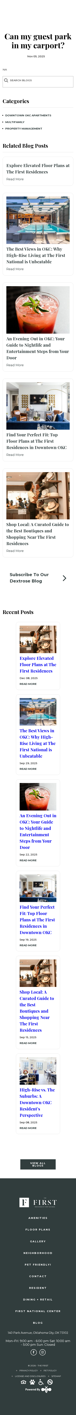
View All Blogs (38, 1164)
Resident (38, 1288)
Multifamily (14, 122)
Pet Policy (50, 1370)
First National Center (38, 1311)
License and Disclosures (30, 1376)
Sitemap (56, 1376)
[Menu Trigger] (68, 8)
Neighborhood (38, 1253)
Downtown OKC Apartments (28, 115)
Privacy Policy (28, 1370)
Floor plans (38, 1229)
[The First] (13, 8)
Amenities (38, 1218)
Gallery (38, 1241)
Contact (38, 1276)
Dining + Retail (38, 1299)
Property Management (23, 128)
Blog (38, 1322)
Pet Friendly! (38, 1264)
